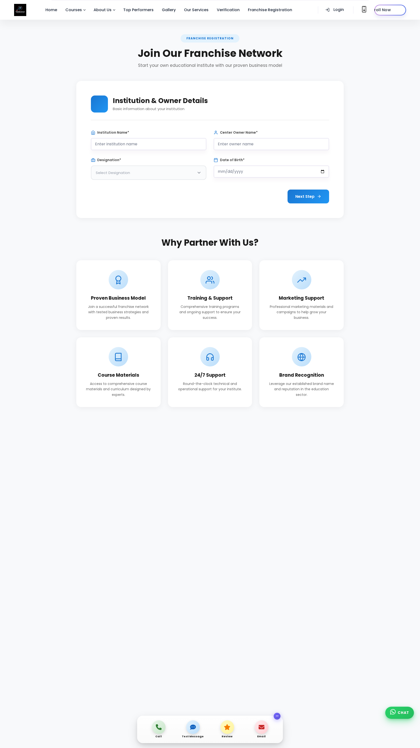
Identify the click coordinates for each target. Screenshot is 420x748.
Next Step (305, 196)
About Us (103, 10)
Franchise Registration (270, 10)
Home (51, 10)
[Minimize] (277, 716)
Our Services (196, 10)
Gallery (169, 10)
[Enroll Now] (390, 10)
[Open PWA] (364, 9)
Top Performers (138, 10)
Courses (73, 10)
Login (338, 9)
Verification (228, 10)
